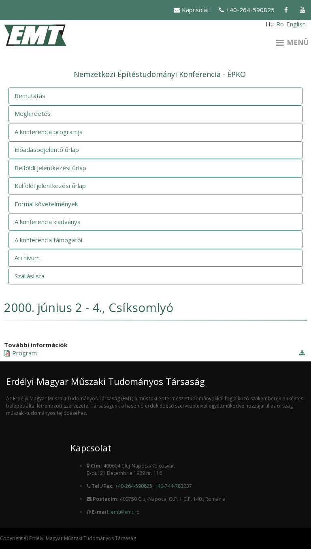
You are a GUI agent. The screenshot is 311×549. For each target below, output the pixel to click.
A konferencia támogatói (48, 240)
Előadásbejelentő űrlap (47, 149)
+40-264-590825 (250, 10)
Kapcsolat (195, 10)
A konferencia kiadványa (48, 222)
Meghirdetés (33, 113)
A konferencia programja (49, 132)
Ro (280, 24)
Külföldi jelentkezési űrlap (50, 186)
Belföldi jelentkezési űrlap (50, 168)
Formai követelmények (46, 204)
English (296, 24)
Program (24, 353)
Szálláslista (30, 276)
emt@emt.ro (125, 511)
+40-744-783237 (173, 486)
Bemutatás (30, 96)
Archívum (27, 258)
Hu (270, 24)
